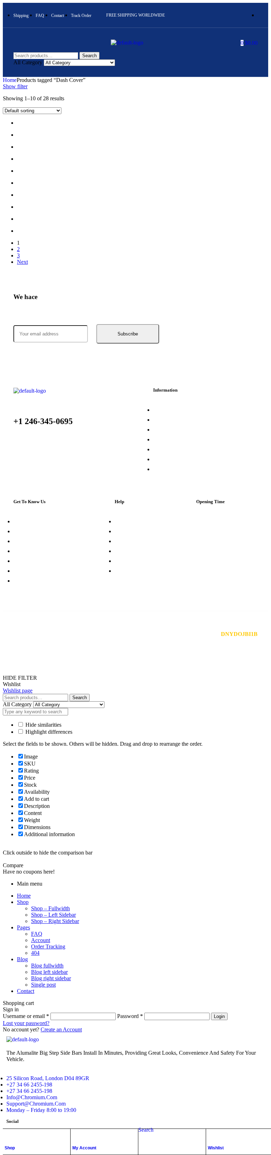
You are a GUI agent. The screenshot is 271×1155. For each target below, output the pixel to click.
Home (10, 80)
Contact (25, 991)
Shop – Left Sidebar (53, 915)
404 (35, 953)
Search (89, 55)
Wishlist (216, 1147)
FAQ (36, 934)
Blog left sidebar (49, 972)
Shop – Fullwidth (50, 908)
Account (40, 940)
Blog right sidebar (51, 978)
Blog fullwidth (47, 966)
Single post (43, 985)
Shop (10, 1147)
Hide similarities (42, 725)
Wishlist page (17, 690)
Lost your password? (26, 1023)
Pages (23, 927)
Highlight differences (48, 732)
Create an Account (61, 1029)
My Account (84, 1147)
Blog (22, 959)
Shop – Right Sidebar (55, 921)
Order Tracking (48, 946)
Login (219, 1016)
